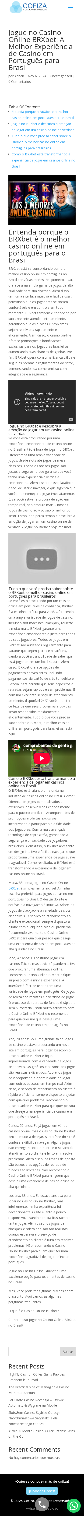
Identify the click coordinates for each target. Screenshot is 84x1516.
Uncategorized (61, 76)
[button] (74, 1506)
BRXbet (14, 888)
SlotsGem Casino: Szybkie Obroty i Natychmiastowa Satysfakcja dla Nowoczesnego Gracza (34, 1418)
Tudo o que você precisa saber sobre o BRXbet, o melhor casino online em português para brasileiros (41, 142)
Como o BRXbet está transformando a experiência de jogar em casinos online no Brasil (43, 160)
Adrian (19, 76)
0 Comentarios (19, 81)
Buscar (68, 1351)
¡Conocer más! (42, 1491)
